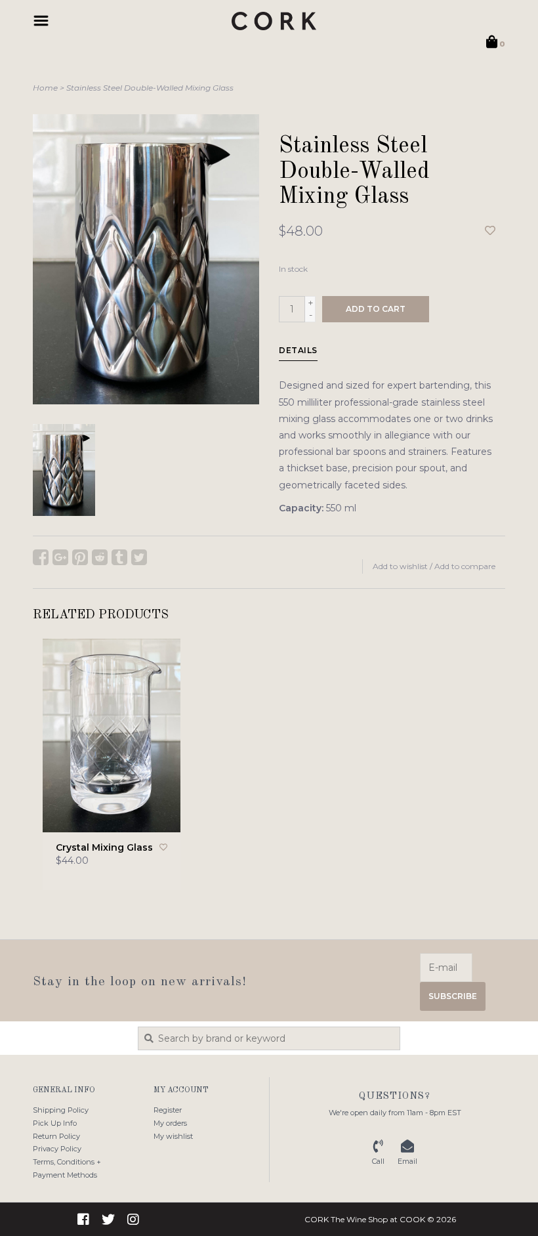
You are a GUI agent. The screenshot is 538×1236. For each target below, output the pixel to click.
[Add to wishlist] (490, 231)
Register (168, 1110)
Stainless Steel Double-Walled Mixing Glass (150, 88)
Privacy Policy (57, 1148)
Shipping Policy (61, 1110)
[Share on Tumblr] (119, 557)
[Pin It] (80, 557)
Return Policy (56, 1136)
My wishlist (173, 1136)
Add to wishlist (400, 566)
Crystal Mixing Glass (104, 847)
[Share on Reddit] (100, 557)
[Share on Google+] (60, 557)
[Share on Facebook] (41, 557)
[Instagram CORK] (133, 1219)
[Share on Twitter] (139, 557)
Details (298, 350)
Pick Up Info (55, 1123)
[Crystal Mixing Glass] (111, 735)
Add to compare (464, 566)
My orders (170, 1123)
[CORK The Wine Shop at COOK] (274, 21)
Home (45, 88)
